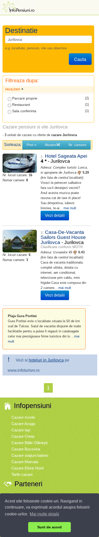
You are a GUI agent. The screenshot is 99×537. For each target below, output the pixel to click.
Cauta (80, 59)
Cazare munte (23, 417)
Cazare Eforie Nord (27, 468)
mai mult (69, 208)
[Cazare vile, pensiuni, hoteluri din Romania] (18, 7)
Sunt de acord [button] (49, 527)
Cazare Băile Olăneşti (29, 443)
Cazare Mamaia (24, 462)
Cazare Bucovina (25, 449)
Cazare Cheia (22, 436)
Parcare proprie (24, 98)
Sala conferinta (23, 111)
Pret (30, 145)
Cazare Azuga (23, 423)
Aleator (50, 145)
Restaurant (20, 105)
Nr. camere (77, 145)
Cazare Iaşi (20, 430)
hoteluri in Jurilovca (46, 360)
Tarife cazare (22, 474)
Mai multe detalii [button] (44, 514)
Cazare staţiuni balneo (29, 455)
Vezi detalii (55, 215)
